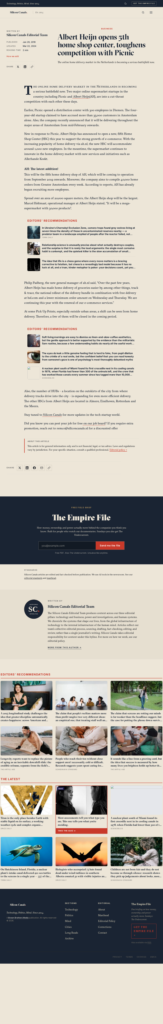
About (101, 909)
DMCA (153, 957)
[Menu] (151, 12)
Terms (129, 957)
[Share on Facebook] (34, 468)
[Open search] (143, 12)
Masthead (103, 915)
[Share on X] (18, 66)
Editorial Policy (106, 921)
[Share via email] (42, 468)
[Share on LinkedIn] (25, 66)
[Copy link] (32, 66)
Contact (102, 932)
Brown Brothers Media (18, 918)
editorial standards (33, 578)
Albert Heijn (80, 96)
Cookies (141, 957)
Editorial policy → (118, 449)
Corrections (104, 926)
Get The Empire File (144, 3)
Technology (71, 909)
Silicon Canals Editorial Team (27, 35)
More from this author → (65, 647)
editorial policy (56, 640)
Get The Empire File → (144, 931)
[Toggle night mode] (125, 3)
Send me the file (110, 545)
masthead (51, 578)
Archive (69, 938)
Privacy (117, 957)
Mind (68, 921)
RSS (149, 942)
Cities (68, 926)
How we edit (13, 56)
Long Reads (71, 932)
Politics (69, 915)
